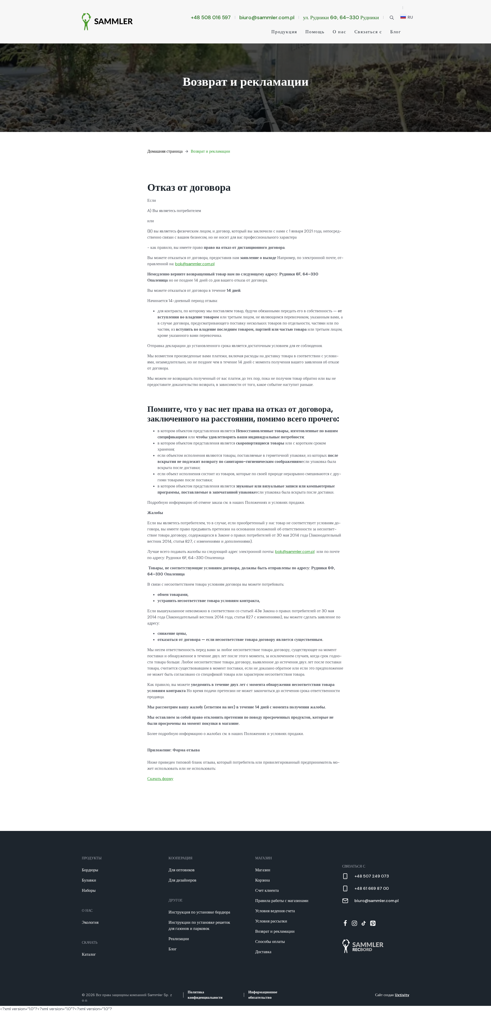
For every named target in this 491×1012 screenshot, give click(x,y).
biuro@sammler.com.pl (266, 17)
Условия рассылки (271, 921)
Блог (395, 32)
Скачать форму (160, 778)
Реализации (179, 938)
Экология (90, 922)
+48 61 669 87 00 (371, 888)
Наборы (89, 890)
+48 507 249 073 (371, 876)
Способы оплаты (270, 941)
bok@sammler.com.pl (195, 263)
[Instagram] (354, 923)
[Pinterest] (373, 923)
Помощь (315, 32)
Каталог (89, 954)
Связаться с (368, 32)
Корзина (262, 880)
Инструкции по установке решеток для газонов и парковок (199, 925)
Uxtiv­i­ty (402, 995)
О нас (339, 32)
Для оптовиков (182, 870)
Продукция (284, 32)
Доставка (263, 951)
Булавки (89, 880)
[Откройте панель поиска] (392, 17)
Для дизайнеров (182, 880)
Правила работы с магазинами (281, 900)
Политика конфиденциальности (205, 995)
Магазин (262, 870)
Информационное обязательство (262, 995)
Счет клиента (267, 890)
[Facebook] (345, 923)
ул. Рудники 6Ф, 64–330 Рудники (341, 17)
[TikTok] (364, 923)
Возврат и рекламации (210, 151)
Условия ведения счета (275, 911)
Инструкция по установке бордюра (199, 912)
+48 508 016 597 (211, 17)
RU (410, 17)
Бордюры (90, 870)
